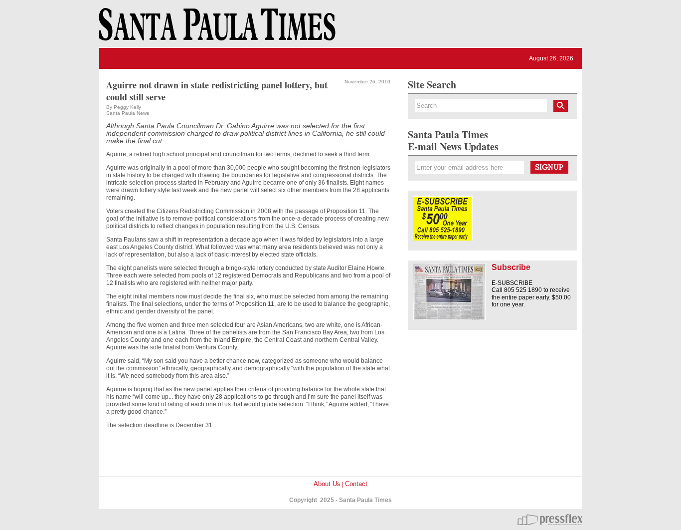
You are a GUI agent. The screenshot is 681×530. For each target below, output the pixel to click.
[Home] (215, 29)
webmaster (549, 519)
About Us (327, 484)
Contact (356, 484)
